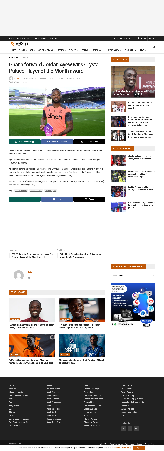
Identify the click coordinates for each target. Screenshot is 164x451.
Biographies (14, 405)
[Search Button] (154, 47)
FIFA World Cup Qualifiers (132, 399)
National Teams (45, 50)
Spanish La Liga (90, 409)
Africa (61, 50)
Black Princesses (54, 402)
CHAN (11, 416)
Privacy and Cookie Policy (121, 448)
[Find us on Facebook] (138, 38)
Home (13, 50)
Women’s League (54, 419)
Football (25, 57)
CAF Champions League (19, 419)
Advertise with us (23, 38)
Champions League (92, 389)
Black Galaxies (53, 392)
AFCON (12, 412)
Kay (18, 78)
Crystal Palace (21, 191)
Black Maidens (53, 395)
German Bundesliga (92, 405)
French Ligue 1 (90, 402)
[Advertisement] (82, 18)
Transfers (130, 50)
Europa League (90, 392)
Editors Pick (126, 385)
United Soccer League (18, 395)
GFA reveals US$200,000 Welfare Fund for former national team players (141, 205)
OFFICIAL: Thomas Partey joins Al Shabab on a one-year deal (140, 105)
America (97, 50)
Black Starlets (52, 412)
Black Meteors (53, 399)
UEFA (86, 385)
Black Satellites (53, 409)
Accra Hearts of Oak (130, 412)
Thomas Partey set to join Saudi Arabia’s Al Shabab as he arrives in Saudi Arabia (140, 134)
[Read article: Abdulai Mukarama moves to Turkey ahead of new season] (118, 160)
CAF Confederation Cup (19, 422)
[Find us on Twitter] (142, 38)
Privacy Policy (52, 38)
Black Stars (51, 416)
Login (153, 38)
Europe (72, 50)
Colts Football (15, 426)
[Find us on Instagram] (136, 428)
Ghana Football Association (133, 402)
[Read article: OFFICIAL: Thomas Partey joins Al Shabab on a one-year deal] (118, 107)
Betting (84, 50)
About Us (12, 38)
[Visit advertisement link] (133, 305)
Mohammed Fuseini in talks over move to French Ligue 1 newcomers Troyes (141, 174)
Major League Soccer (18, 392)
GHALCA (125, 405)
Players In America (92, 426)
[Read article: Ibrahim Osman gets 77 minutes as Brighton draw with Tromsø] (118, 191)
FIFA (123, 416)
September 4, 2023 (31, 78)
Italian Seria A (90, 412)
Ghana (22, 50)
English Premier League (94, 399)
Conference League (92, 395)
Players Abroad (113, 50)
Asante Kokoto (127, 409)
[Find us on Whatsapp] (145, 38)
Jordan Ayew (50, 191)
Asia (11, 399)
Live (142, 50)
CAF (10, 409)
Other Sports (126, 389)
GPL (31, 50)
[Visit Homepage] (19, 44)
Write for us (35, 38)
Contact (43, 38)
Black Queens (52, 405)
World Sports (127, 392)
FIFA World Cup (127, 395)
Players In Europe (74, 78)
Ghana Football (36, 191)
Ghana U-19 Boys (54, 422)
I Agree (139, 448)
